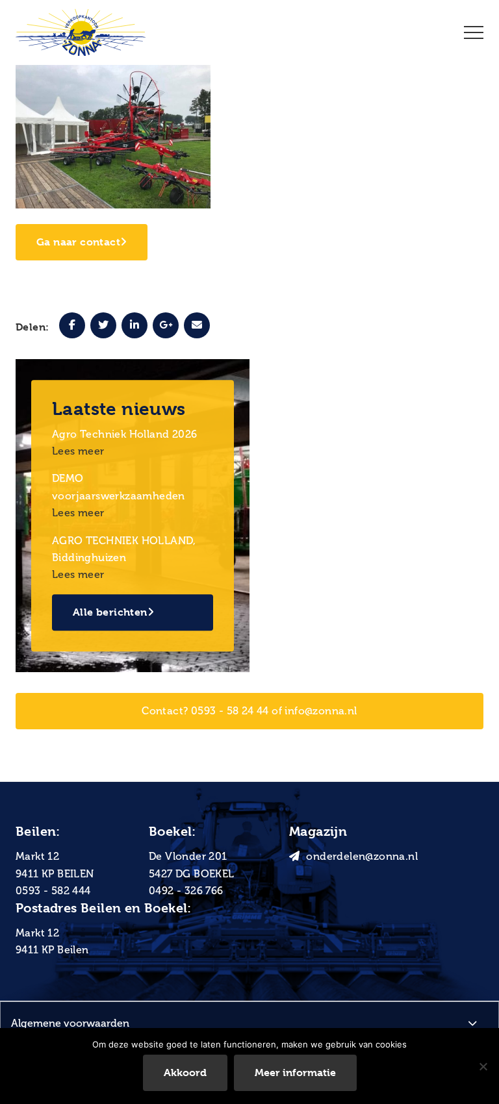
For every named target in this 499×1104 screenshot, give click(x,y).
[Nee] (482, 1066)
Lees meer (78, 451)
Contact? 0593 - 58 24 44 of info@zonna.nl (249, 711)
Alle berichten (110, 612)
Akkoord (185, 1072)
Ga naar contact (78, 242)
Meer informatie (295, 1072)
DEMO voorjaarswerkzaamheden (118, 487)
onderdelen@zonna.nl (362, 856)
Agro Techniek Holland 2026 (124, 434)
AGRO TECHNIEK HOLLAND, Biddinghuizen (124, 549)
